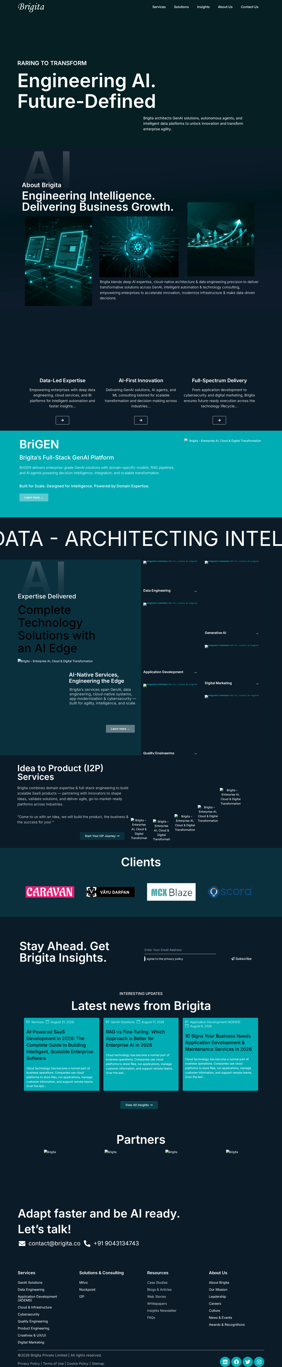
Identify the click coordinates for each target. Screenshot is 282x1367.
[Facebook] (236, 1362)
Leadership (217, 1296)
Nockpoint (87, 1289)
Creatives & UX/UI (32, 1335)
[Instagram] (259, 1362)
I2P (81, 1296)
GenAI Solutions (30, 1282)
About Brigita (219, 1282)
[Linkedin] (225, 1362)
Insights (203, 7)
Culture (214, 1310)
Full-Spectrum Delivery (219, 380)
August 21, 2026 (62, 1022)
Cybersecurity (28, 1314)
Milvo (83, 1282)
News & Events (220, 1317)
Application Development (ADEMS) (215, 1022)
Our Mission (218, 1289)
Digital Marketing (31, 1342)
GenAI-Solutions (123, 1022)
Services (159, 7)
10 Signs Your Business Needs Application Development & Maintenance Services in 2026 (218, 1042)
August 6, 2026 (201, 1026)
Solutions (181, 7)
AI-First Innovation (141, 380)
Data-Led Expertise (62, 380)
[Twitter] (248, 1362)
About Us (225, 7)
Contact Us (249, 7)
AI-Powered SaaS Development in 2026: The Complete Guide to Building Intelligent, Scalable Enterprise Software (59, 1045)
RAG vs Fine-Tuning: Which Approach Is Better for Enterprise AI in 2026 (135, 1038)
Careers (215, 1303)
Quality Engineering (33, 1321)
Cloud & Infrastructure (35, 1307)
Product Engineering (33, 1328)
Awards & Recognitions (227, 1324)
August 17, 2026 (153, 1022)
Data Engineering (31, 1289)
